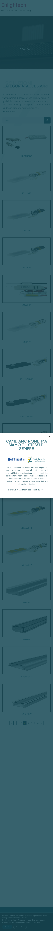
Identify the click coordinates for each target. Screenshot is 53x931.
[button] (50, 436)
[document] (26, 465)
